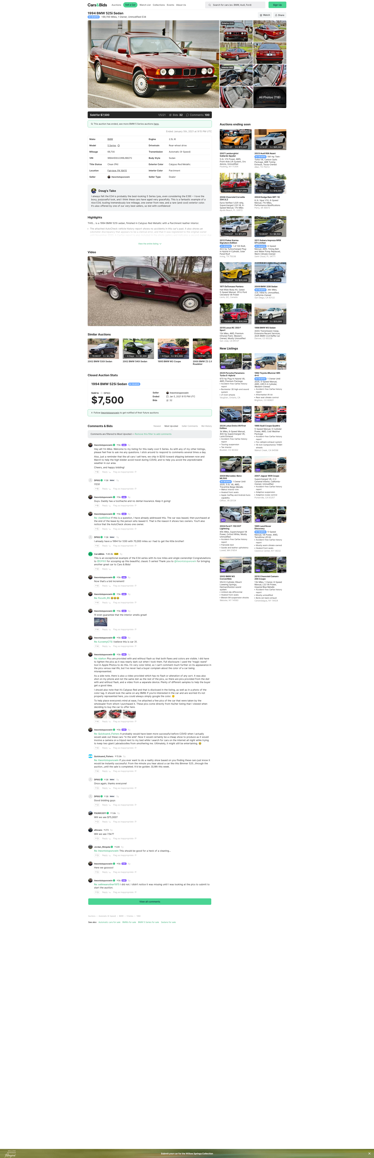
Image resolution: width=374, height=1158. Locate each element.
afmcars (98, 830)
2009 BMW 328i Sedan (266, 286)
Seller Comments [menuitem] (190, 426)
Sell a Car (130, 4)
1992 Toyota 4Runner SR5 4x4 (267, 374)
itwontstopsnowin (120, 177)
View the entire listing (148, 243)
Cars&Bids (99, 554)
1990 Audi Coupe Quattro (267, 425)
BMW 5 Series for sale (148, 922)
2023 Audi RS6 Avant (265, 153)
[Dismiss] (369, 1153)
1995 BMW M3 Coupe (169, 361)
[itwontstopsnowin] (109, 176)
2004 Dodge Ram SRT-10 (267, 197)
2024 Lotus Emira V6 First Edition (233, 426)
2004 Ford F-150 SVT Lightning (230, 527)
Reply (105, 472)
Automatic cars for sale (109, 922)
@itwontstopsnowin (185, 561)
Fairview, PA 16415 (117, 170)
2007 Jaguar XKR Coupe (266, 476)
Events (170, 5)
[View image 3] (129, 714)
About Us (181, 5)
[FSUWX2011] (90, 813)
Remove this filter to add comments (153, 434)
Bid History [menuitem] (206, 426)
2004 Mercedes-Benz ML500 (231, 477)
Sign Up (277, 4)
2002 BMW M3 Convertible (227, 577)
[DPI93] (101, 393)
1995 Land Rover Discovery (262, 527)
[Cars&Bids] (90, 554)
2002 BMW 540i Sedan (135, 361)
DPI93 (107, 393)
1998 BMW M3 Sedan (265, 327)
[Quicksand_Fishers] (90, 756)
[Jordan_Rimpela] (90, 847)
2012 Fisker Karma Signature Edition (229, 241)
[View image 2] (115, 714)
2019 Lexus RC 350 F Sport (230, 328)
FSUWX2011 (100, 813)
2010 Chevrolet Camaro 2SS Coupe (266, 577)
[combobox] (235, 5)
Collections (159, 5)
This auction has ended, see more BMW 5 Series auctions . (126, 123)
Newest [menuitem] (157, 426)
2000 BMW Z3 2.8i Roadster (203, 362)
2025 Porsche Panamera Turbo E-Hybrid (232, 374)
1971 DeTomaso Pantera (231, 286)
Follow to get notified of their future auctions (126, 412)
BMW (110, 139)
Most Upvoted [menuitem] (171, 426)
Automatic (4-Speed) (107, 916)
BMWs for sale (129, 922)
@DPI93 (101, 561)
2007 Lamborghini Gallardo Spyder (229, 154)
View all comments (149, 901)
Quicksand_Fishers (103, 756)
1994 (138, 916)
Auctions (116, 5)
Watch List (145, 5)
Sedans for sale (168, 922)
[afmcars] (90, 830)
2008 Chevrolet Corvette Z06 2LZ (232, 198)
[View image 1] (100, 622)
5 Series (112, 145)
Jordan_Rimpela (102, 847)
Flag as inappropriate (123, 472)
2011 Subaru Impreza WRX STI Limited (267, 241)
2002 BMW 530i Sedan (100, 361)
